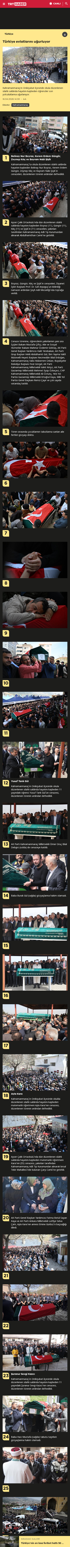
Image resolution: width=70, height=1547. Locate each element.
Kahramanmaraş (20, 105)
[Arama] (66, 4)
